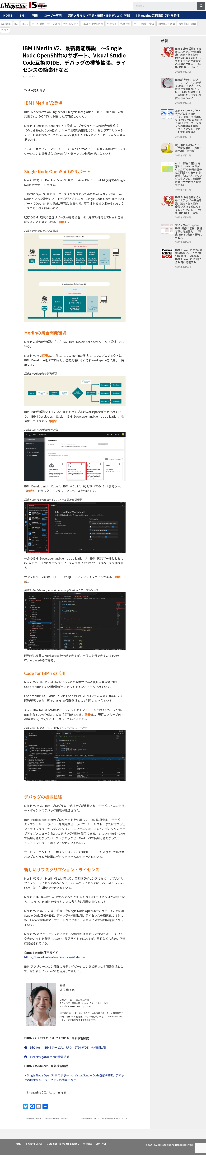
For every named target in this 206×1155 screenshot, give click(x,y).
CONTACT (101, 1143)
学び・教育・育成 (144, 24)
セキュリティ (71, 24)
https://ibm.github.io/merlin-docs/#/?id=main (55, 957)
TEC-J (24, 24)
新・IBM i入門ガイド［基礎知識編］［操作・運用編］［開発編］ (188, 148)
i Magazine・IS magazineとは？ (63, 1143)
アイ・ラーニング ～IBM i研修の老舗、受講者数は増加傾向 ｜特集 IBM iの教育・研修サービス (189, 231)
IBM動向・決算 (166, 24)
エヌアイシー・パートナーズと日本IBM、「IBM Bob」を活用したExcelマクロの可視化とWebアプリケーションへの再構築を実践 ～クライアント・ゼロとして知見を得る (188, 121)
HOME (7, 15)
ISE (16, 24)
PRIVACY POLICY (33, 1143)
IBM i (22, 15)
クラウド (112, 24)
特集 (35, 15)
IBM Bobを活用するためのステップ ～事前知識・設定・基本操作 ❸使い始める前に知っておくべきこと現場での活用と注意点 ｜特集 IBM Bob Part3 (188, 58)
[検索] (201, 6)
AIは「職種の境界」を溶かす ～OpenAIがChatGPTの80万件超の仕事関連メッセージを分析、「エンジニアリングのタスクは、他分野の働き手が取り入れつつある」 (188, 174)
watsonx (6, 24)
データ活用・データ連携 (46, 24)
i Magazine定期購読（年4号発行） (159, 15)
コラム (5, 30)
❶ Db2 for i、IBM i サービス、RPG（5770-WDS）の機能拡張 (65, 1047)
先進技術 (125, 24)
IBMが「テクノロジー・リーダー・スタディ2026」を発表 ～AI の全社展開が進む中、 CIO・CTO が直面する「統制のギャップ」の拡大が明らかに (188, 89)
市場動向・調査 (187, 24)
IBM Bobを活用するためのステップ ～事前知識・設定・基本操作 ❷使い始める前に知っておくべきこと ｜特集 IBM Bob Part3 (188, 205)
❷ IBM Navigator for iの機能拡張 (46, 1057)
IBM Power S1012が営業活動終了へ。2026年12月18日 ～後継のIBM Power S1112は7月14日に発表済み (188, 256)
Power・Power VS (92, 24)
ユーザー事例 (53, 15)
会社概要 (87, 1143)
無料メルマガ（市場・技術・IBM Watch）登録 (99, 15)
